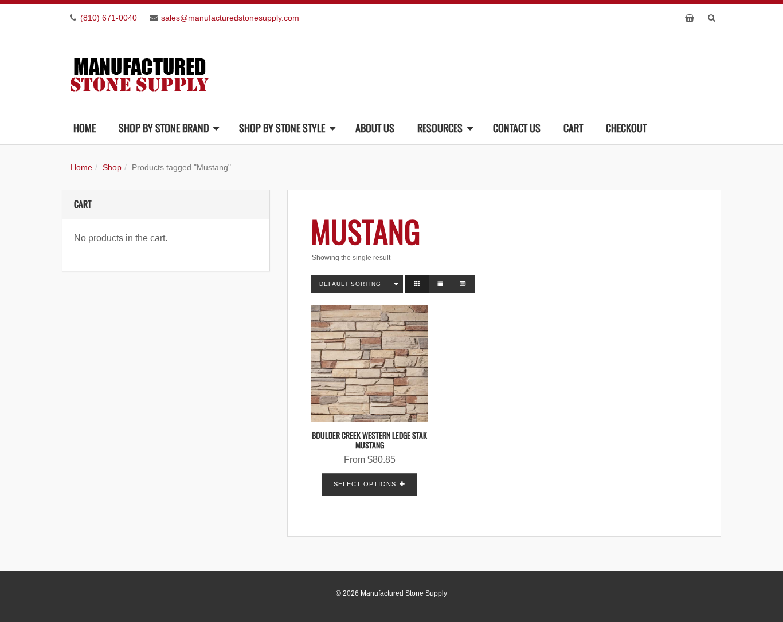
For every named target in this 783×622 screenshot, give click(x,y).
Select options (365, 484)
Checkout (626, 127)
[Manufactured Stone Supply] (139, 71)
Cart (573, 127)
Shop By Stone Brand (164, 127)
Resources (440, 127)
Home (84, 127)
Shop (112, 167)
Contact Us (517, 127)
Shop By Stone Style (282, 127)
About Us (374, 127)
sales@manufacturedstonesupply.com (230, 17)
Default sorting (350, 284)
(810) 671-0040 (108, 17)
